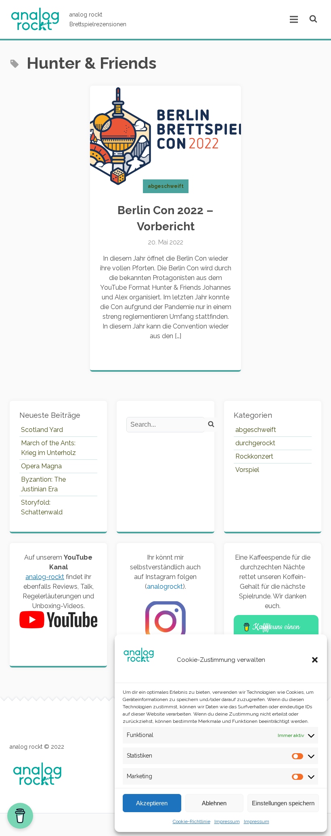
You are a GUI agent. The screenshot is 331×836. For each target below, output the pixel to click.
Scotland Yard (42, 430)
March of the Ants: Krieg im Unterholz (48, 448)
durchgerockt (255, 443)
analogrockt (165, 586)
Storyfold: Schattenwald (42, 507)
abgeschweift (166, 186)
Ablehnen (214, 803)
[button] (315, 660)
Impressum (227, 821)
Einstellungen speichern (283, 803)
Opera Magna (41, 466)
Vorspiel (247, 470)
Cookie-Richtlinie (191, 821)
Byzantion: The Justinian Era (43, 484)
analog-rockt (44, 577)
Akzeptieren (152, 803)
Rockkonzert (254, 456)
